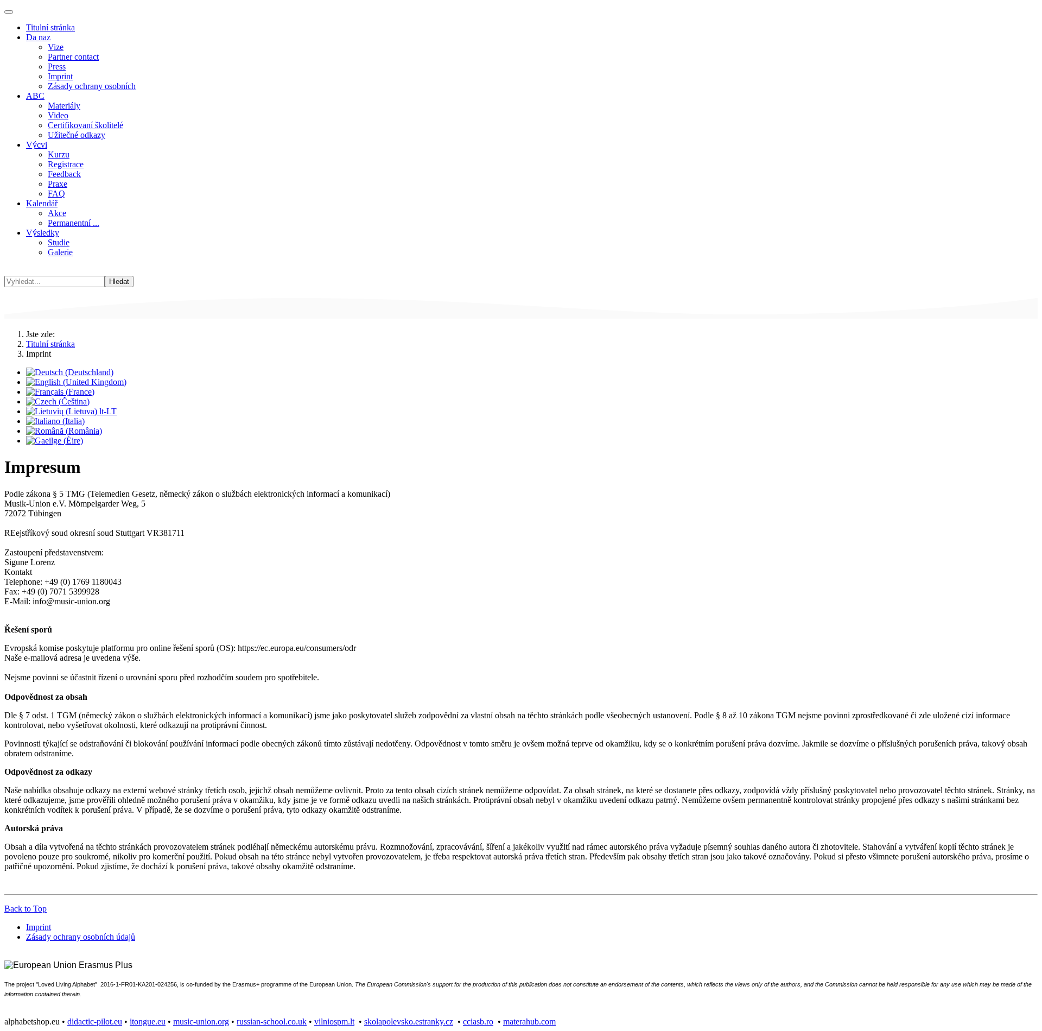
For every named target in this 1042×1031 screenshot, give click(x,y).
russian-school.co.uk (272, 1021)
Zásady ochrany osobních (92, 86)
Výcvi (36, 144)
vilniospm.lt (334, 1021)
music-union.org (201, 1021)
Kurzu (58, 154)
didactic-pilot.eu (94, 1021)
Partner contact (73, 56)
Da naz (38, 37)
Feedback (64, 174)
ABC (35, 95)
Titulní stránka (50, 27)
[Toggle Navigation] (8, 12)
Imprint (60, 76)
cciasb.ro (478, 1021)
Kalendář (42, 203)
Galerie (60, 252)
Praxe (57, 183)
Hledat (119, 281)
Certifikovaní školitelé (85, 125)
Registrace (66, 164)
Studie (58, 242)
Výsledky (42, 232)
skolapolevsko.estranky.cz (408, 1021)
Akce (57, 213)
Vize (55, 47)
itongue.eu (148, 1021)
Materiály (64, 105)
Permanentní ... (73, 222)
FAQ (56, 193)
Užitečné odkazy (76, 135)
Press (57, 66)
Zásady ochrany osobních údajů (80, 936)
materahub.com (529, 1021)
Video (58, 115)
